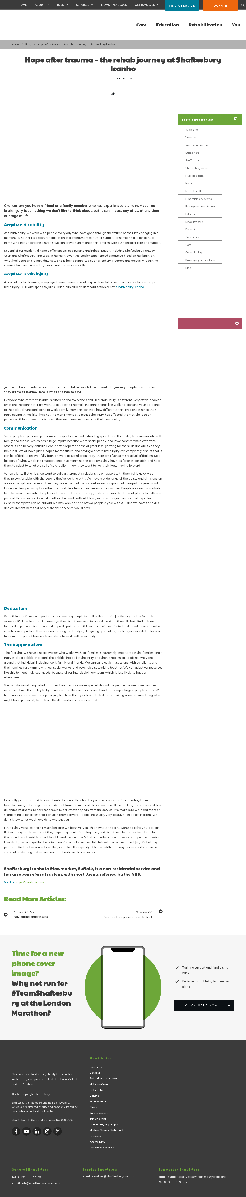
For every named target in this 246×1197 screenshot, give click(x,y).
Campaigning (193, 252)
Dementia (191, 229)
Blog (188, 268)
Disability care (194, 221)
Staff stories (193, 160)
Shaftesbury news (196, 168)
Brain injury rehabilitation (201, 260)
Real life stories (195, 175)
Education (191, 214)
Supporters (192, 152)
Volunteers (192, 137)
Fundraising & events (198, 198)
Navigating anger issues (31, 916)
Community (192, 237)
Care (188, 244)
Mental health (194, 191)
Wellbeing (191, 129)
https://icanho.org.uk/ (30, 882)
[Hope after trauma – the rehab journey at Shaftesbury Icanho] (83, 158)
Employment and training (201, 206)
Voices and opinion (197, 145)
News (189, 183)
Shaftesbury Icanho (130, 287)
